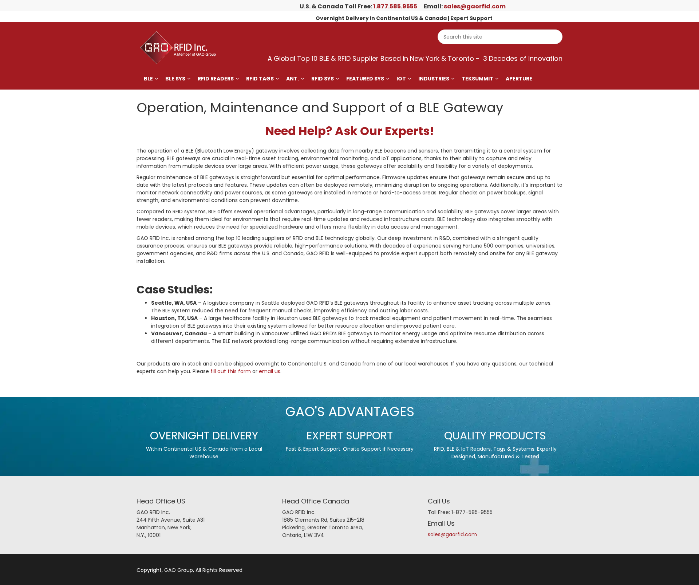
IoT (401, 78)
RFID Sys (322, 78)
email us (269, 371)
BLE (148, 78)
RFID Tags (260, 78)
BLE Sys (175, 78)
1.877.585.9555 (395, 6)
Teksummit (477, 78)
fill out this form (230, 371)
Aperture (519, 78)
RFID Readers (216, 78)
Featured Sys (365, 78)
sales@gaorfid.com (475, 6)
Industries (433, 78)
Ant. (292, 78)
